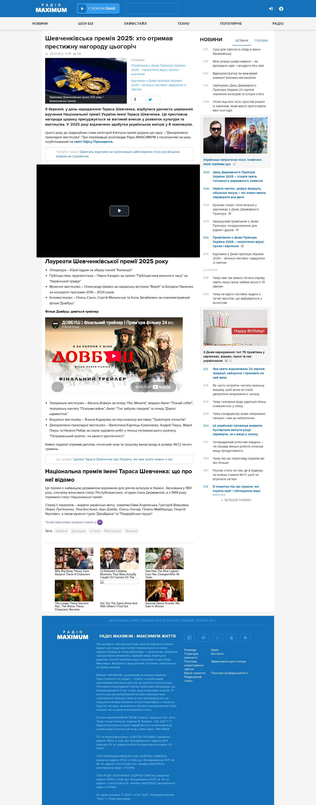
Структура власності (191, 655)
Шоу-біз (85, 23)
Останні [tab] (241, 41)
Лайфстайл (135, 23)
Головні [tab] (261, 41)
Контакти (217, 654)
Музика (131, 531)
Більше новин (238, 500)
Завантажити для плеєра (228, 661)
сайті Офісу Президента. (94, 142)
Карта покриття (195, 673)
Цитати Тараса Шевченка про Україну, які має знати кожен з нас (123, 459)
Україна (61, 531)
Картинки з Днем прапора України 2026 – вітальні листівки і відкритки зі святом (158, 85)
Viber (100, 522)
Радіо (278, 23)
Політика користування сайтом (194, 665)
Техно (184, 23)
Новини (40, 23)
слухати (102, 8)
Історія (95, 531)
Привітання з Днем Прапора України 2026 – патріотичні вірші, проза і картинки (158, 70)
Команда (190, 650)
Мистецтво (112, 531)
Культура (78, 531)
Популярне (231, 23)
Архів (214, 650)
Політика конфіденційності (229, 673)
